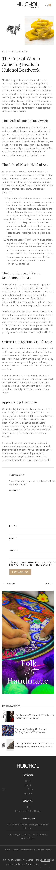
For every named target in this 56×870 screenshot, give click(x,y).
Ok (45, 864)
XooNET (48, 849)
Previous (10, 583)
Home (28, 780)
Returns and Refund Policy (28, 811)
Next (48, 583)
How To (6, 51)
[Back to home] (28, 5)
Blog (28, 806)
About (28, 785)
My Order (28, 793)
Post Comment (20, 572)
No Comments (19, 51)
